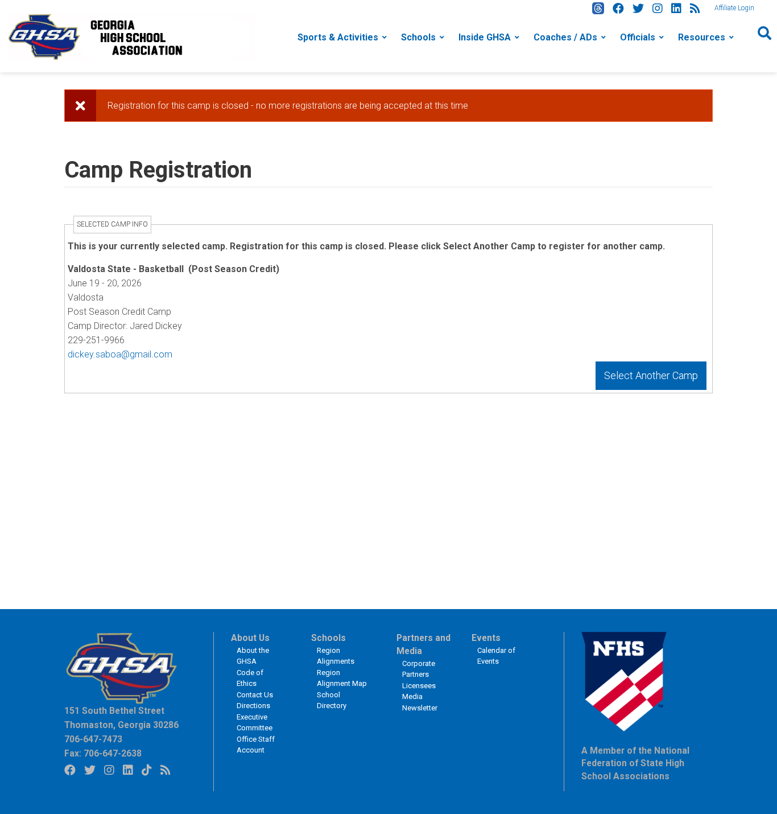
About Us (250, 638)
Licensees (419, 685)
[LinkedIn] (676, 8)
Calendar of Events (496, 656)
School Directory (331, 700)
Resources (701, 37)
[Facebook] (618, 8)
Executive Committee (254, 723)
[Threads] (598, 8)
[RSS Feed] (695, 8)
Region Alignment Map (342, 678)
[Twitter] (638, 8)
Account (250, 750)
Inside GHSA (484, 37)
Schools (418, 37)
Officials (637, 37)
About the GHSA (253, 656)
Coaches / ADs (565, 37)
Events (486, 638)
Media (412, 696)
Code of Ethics (250, 678)
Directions (253, 705)
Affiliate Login (734, 8)
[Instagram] (657, 8)
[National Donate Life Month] (131, 36)
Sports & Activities (337, 37)
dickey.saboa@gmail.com (120, 354)
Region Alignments (335, 656)
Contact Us (255, 694)
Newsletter (419, 708)
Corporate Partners (418, 669)
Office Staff (256, 739)
